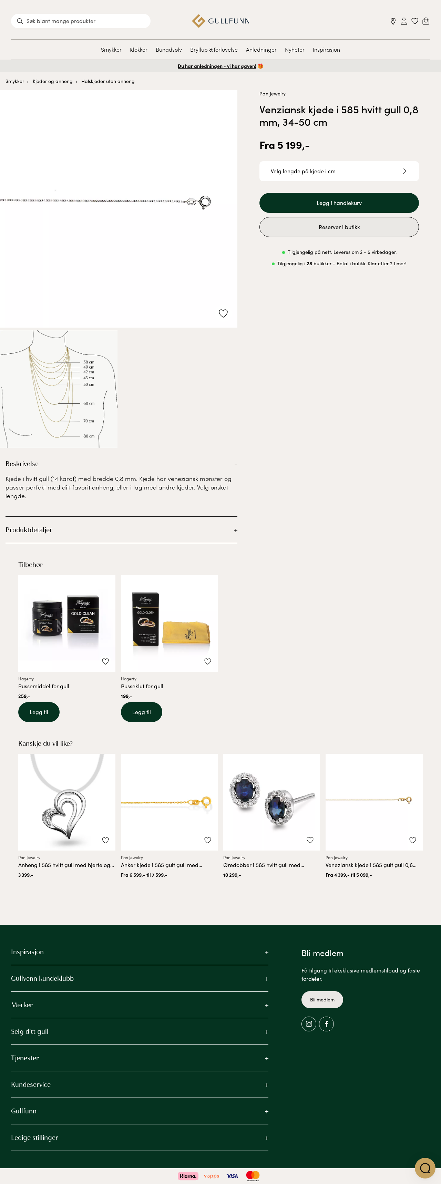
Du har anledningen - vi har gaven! (217, 65)
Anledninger (261, 49)
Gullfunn (24, 1111)
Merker (22, 1005)
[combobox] (81, 21)
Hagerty (26, 678)
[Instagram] (309, 1024)
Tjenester (25, 1058)
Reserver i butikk (339, 226)
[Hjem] (220, 21)
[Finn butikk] (393, 21)
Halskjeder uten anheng (108, 81)
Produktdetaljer (29, 530)
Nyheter (295, 49)
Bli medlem (322, 999)
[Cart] (426, 21)
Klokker (138, 49)
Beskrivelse (22, 464)
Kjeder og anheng (53, 81)
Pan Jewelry (272, 93)
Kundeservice (31, 1084)
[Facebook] (326, 1024)
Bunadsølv (169, 49)
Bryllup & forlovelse (214, 49)
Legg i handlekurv (339, 202)
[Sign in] (404, 21)
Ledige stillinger (34, 1137)
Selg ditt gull (30, 1031)
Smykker (111, 49)
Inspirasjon (326, 49)
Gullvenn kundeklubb (42, 978)
